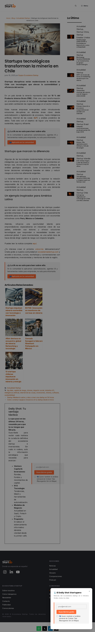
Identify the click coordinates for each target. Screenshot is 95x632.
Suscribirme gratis (66, 612)
